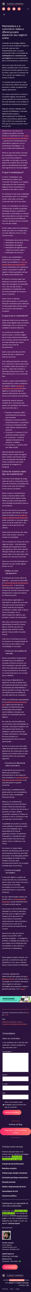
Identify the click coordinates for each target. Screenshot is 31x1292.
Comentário (7, 1052)
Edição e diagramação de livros (14, 1187)
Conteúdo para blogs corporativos (15, 1177)
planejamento (22, 1024)
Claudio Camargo (15, 4)
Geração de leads (9, 1182)
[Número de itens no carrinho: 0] (4, 14)
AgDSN (11, 1283)
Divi (27, 1285)
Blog (27, 1013)
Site (3, 1093)
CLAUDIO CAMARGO (16, 1280)
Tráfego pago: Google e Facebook (14, 1173)
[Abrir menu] (28, 9)
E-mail (5, 1084)
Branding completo (9, 1168)
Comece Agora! (10, 1267)
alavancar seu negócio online (11, 1022)
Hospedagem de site (10, 1191)
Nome (5, 1075)
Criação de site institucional (13, 1164)
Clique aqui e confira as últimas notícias (15, 1131)
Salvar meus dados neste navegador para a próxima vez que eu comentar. (15, 1104)
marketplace (14, 1024)
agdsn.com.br (7, 1259)
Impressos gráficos (9, 1196)
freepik (22, 989)
